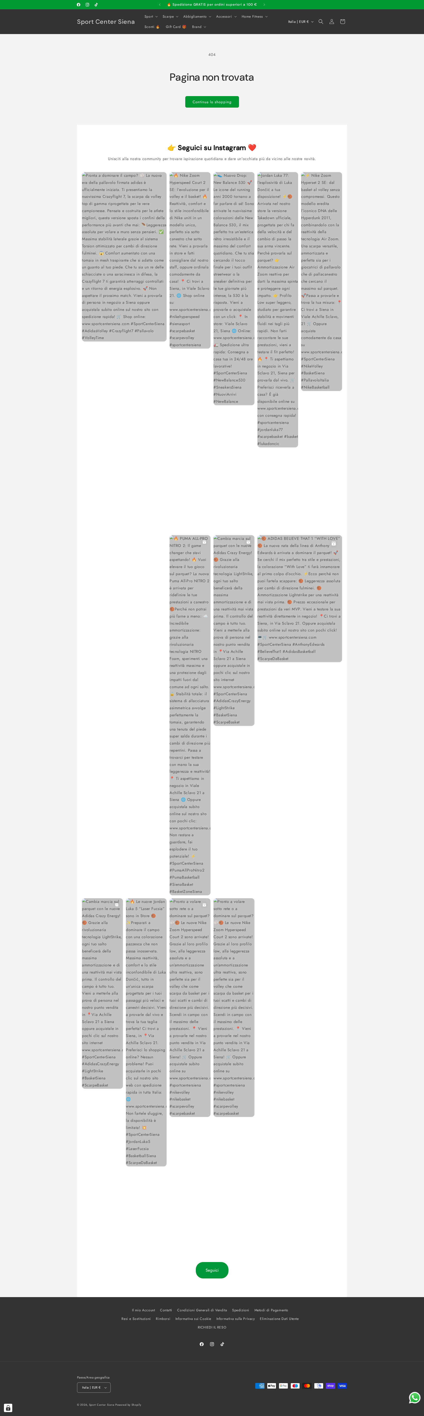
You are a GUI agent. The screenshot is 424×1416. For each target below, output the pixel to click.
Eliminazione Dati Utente (279, 1318)
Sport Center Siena (101, 1405)
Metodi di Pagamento (271, 1310)
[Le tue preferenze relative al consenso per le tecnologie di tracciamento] (8, 1408)
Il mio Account (143, 1310)
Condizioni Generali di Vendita (202, 1310)
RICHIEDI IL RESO (212, 1327)
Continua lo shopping (212, 102)
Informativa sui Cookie (193, 1318)
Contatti (166, 1310)
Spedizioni (240, 1310)
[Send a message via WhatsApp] (415, 1397)
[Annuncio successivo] (264, 4)
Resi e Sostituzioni (136, 1318)
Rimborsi (163, 1318)
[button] (151, 16)
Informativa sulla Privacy (235, 1318)
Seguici (212, 1270)
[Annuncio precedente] (159, 4)
